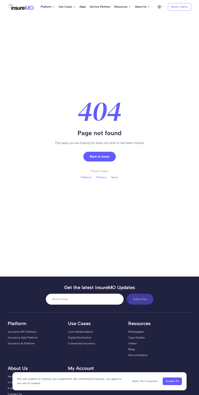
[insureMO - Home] (21, 6)
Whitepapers (136, 331)
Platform (86, 177)
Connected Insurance (81, 343)
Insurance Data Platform (23, 337)
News (114, 177)
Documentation (138, 355)
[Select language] (161, 6)
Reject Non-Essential (144, 381)
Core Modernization (80, 331)
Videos (132, 343)
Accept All (172, 381)
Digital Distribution (80, 337)
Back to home (99, 156)
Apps (82, 6)
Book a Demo (179, 6)
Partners (101, 177)
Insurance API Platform (22, 331)
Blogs (131, 349)
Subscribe (140, 299)
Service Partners (100, 6)
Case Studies (136, 337)
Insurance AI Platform (21, 343)
